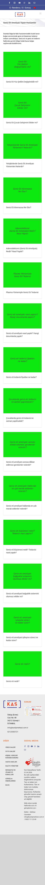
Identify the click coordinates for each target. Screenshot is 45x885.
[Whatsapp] (35, 746)
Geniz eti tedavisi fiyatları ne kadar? (21, 377)
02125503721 (12, 732)
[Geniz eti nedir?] (22, 663)
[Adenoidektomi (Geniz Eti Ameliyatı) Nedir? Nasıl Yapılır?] (22, 231)
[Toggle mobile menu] (40, 13)
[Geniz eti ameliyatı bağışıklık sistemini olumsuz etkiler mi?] (22, 576)
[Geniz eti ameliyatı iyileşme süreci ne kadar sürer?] (22, 620)
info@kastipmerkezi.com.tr (14, 728)
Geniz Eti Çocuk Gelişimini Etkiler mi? (22, 122)
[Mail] (25, 750)
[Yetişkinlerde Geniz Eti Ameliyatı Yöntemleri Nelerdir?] (22, 146)
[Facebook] (25, 746)
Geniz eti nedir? (12, 681)
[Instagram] (28, 746)
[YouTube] (32, 746)
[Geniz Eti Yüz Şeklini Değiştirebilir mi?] (22, 64)
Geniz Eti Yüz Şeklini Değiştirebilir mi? (22, 82)
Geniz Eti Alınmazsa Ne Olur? (18, 207)
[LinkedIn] (38, 746)
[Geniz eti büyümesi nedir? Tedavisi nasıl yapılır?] (22, 532)
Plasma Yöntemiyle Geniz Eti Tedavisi (22, 292)
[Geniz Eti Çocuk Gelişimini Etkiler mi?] (22, 105)
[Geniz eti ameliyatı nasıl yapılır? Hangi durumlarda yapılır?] (22, 315)
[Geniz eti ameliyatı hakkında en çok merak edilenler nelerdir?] (22, 488)
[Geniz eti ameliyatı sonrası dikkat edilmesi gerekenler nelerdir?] (22, 444)
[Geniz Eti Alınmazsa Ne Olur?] (22, 190)
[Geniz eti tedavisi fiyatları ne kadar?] (22, 359)
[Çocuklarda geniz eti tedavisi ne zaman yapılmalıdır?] (22, 400)
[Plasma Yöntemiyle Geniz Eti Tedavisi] (22, 275)
